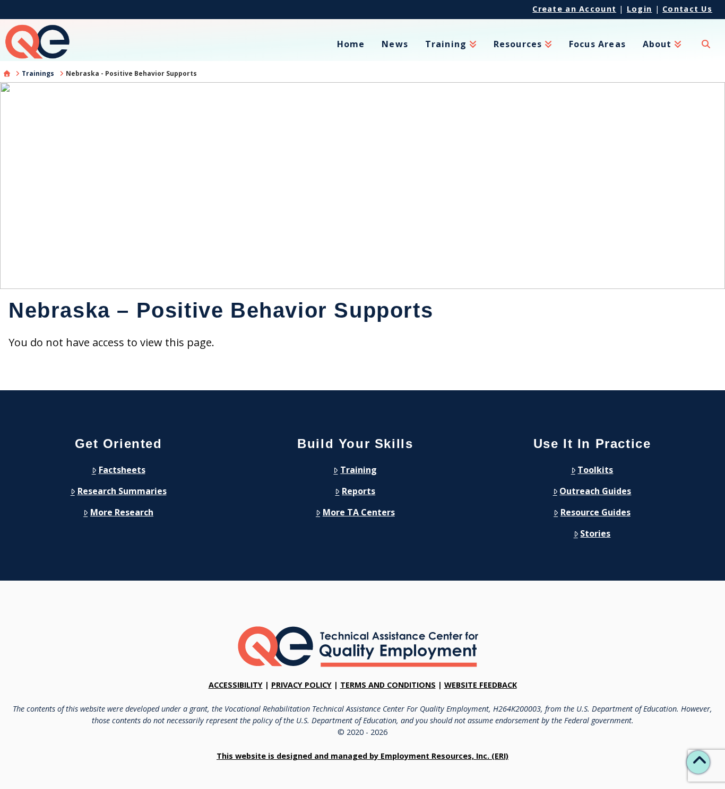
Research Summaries (122, 491)
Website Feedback (480, 685)
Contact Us (687, 9)
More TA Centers (359, 512)
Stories (595, 533)
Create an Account (574, 9)
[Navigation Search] (705, 50)
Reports (358, 491)
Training (358, 470)
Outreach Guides (595, 491)
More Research (121, 512)
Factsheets (122, 470)
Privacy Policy (301, 685)
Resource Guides (595, 512)
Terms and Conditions (388, 685)
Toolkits (595, 470)
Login (639, 9)
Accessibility (236, 685)
